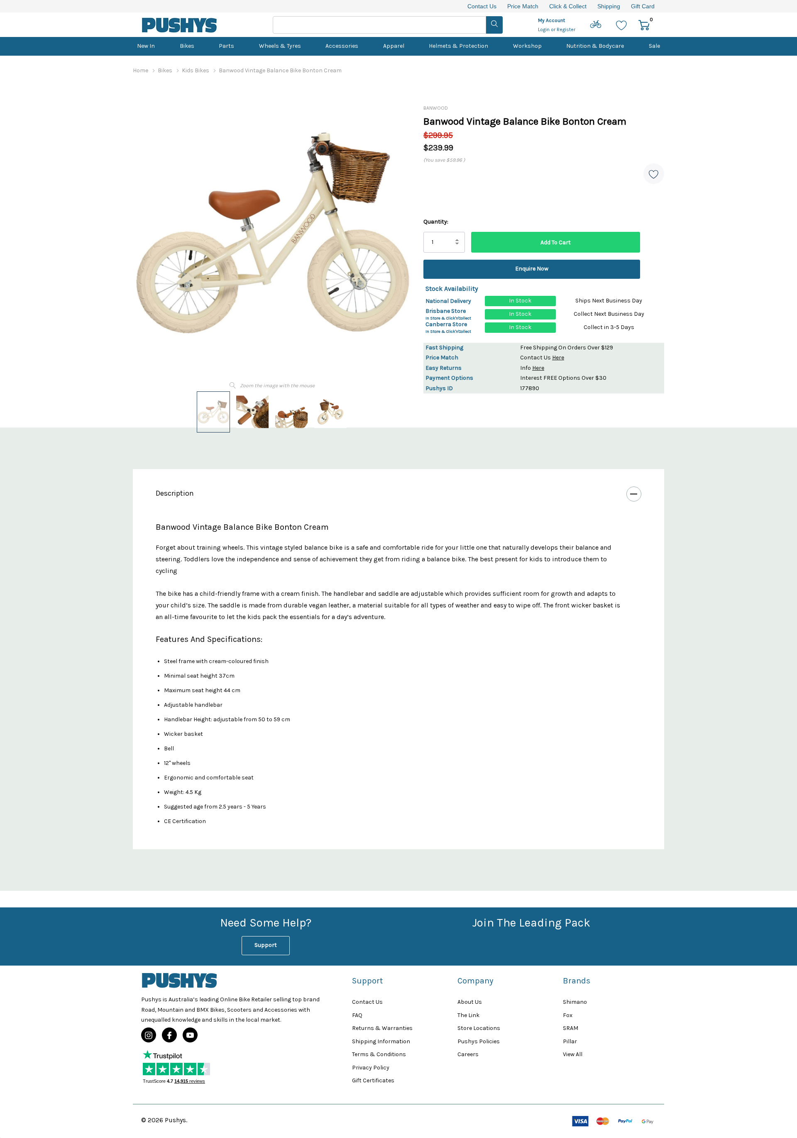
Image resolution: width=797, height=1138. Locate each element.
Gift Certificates (373, 1080)
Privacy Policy (370, 1067)
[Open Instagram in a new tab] (149, 1035)
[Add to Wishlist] (653, 173)
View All (572, 1054)
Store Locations (478, 1028)
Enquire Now (531, 268)
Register (566, 29)
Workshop (527, 45)
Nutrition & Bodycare (595, 45)
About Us (469, 1001)
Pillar (570, 1041)
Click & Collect (568, 6)
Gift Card (643, 6)
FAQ (357, 1015)
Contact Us (481, 6)
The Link (468, 1015)
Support (265, 945)
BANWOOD (435, 108)
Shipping (608, 6)
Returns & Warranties (382, 1028)
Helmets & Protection (458, 45)
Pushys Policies (478, 1041)
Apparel (393, 45)
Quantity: (435, 221)
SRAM (570, 1028)
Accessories (341, 45)
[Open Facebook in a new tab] (169, 1035)
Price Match (522, 6)
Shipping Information (381, 1041)
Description (175, 493)
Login (544, 29)
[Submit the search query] (494, 25)
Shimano (575, 1001)
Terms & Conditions (379, 1054)
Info (532, 367)
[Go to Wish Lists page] (621, 25)
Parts (226, 45)
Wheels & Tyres (280, 45)
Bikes (187, 45)
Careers (468, 1054)
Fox (567, 1015)
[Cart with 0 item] (644, 25)
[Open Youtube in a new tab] (190, 1035)
